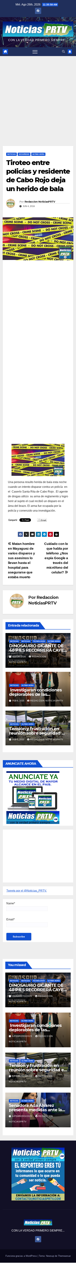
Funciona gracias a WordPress (21, 1256)
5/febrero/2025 (22, 1076)
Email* (10, 919)
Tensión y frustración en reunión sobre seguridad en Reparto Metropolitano (38, 733)
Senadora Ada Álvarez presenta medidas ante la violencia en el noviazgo (35, 1110)
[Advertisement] (38, 96)
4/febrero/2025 (22, 1116)
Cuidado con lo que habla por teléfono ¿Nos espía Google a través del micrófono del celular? (56, 558)
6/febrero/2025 (22, 1036)
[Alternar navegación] (35, 52)
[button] (63, 51)
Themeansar (64, 1256)
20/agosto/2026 (22, 996)
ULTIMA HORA (38, 154)
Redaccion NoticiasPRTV (40, 201)
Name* (10, 903)
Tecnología (39, 641)
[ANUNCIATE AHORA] (32, 797)
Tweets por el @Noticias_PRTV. (26, 890)
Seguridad (24, 154)
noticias (14, 641)
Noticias (11, 154)
